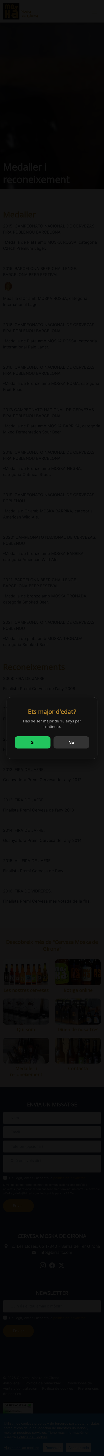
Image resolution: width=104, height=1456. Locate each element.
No (71, 742)
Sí (33, 742)
